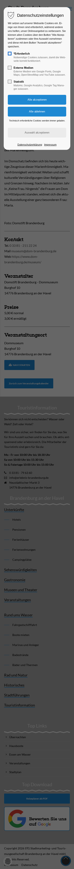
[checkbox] (10, 53)
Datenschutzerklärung (29, 144)
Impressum (50, 144)
